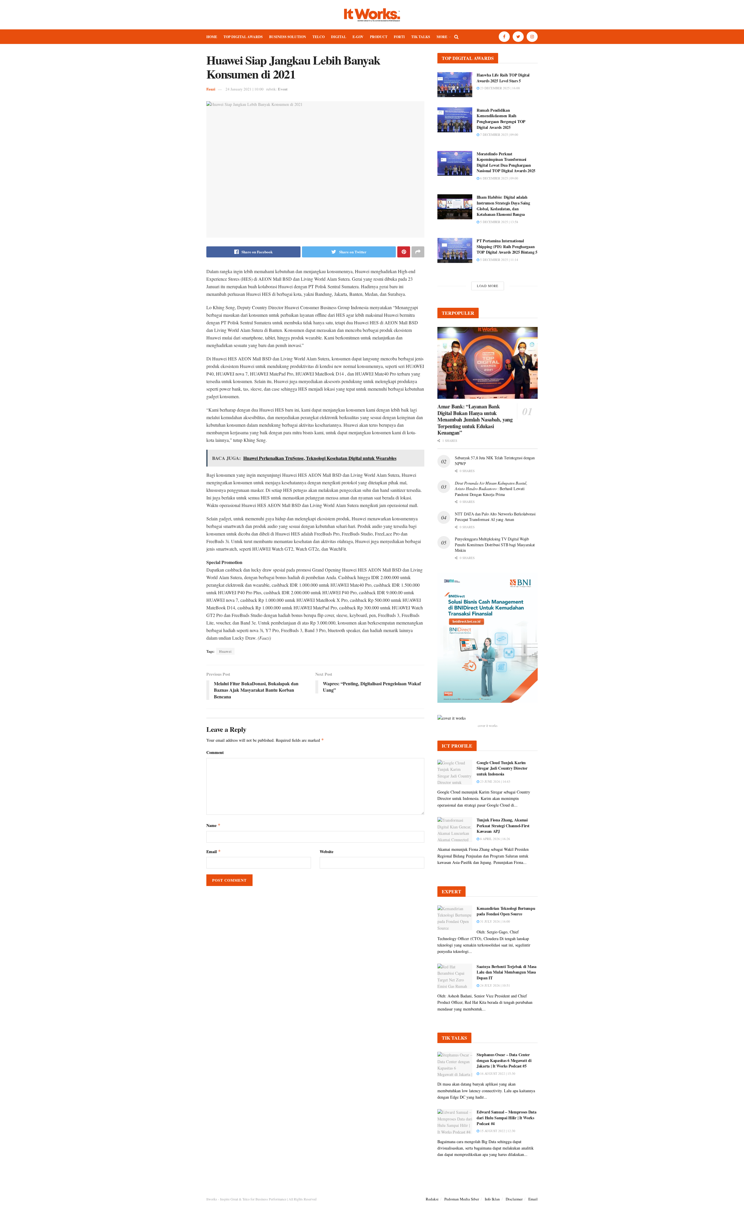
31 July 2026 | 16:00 (494, 921)
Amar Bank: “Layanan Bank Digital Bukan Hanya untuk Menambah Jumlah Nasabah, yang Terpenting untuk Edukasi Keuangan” (475, 419)
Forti (399, 36)
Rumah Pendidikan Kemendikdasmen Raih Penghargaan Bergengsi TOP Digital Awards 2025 (501, 118)
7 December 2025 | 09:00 (498, 134)
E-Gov (358, 36)
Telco (318, 36)
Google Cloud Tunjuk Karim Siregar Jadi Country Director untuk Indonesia (502, 768)
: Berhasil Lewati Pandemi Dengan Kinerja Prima (491, 488)
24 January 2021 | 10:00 (245, 89)
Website (326, 851)
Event (282, 89)
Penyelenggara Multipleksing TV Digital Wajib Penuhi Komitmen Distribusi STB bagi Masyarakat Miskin (495, 544)
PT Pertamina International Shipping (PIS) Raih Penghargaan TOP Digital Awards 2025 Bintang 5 (507, 246)
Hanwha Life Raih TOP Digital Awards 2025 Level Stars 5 (503, 78)
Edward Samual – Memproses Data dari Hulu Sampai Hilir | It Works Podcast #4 (506, 1117)
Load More (487, 286)
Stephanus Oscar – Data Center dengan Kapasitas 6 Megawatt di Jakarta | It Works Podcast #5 (504, 1060)
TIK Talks (420, 36)
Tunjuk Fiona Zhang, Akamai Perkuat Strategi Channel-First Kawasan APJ (503, 825)
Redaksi (432, 1199)
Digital (338, 36)
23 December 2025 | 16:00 (499, 88)
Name (213, 825)
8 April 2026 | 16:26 (494, 839)
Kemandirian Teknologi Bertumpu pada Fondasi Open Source (506, 911)
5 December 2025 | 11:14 (498, 259)
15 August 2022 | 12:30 (497, 1131)
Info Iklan (492, 1199)
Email (213, 851)
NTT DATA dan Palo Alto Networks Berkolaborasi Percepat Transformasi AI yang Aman (495, 516)
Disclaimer (514, 1199)
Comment (215, 752)
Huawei (225, 651)
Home (211, 36)
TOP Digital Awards (243, 36)
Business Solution (287, 36)
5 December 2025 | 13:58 (498, 222)
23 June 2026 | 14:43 (494, 781)
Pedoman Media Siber (461, 1199)
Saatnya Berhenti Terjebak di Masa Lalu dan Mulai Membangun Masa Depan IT (506, 972)
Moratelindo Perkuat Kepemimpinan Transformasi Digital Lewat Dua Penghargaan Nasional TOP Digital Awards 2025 (506, 162)
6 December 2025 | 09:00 (498, 178)
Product (378, 36)
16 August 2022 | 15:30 (497, 1073)
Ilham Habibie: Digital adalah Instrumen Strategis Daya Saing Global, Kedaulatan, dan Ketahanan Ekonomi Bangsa (503, 205)
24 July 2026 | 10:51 (494, 985)
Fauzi (210, 89)
